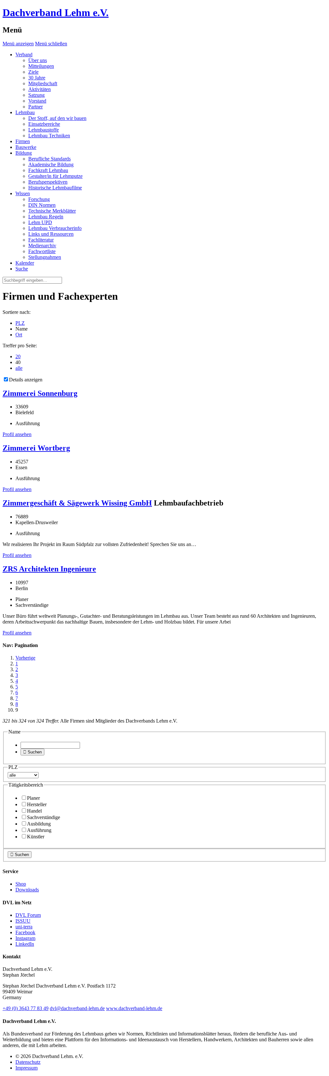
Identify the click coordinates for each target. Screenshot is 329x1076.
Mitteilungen (41, 66)
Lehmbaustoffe (43, 129)
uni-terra (23, 926)
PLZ (20, 323)
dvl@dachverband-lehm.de (77, 1008)
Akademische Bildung (51, 164)
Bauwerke (25, 147)
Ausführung (39, 830)
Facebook (25, 932)
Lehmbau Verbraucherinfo (55, 228)
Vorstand (37, 101)
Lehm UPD (40, 222)
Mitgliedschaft (42, 83)
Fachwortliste (42, 251)
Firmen (22, 141)
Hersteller (37, 804)
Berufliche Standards (49, 158)
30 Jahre (36, 77)
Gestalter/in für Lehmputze (55, 176)
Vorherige (25, 658)
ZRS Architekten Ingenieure (49, 569)
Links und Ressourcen (51, 234)
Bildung (23, 153)
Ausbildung (39, 823)
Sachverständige (43, 817)
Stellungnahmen (44, 257)
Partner (35, 106)
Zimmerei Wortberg (36, 448)
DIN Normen (42, 205)
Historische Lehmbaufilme (55, 187)
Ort (18, 334)
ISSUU (23, 921)
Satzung (36, 95)
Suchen (32, 752)
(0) (26, 1008)
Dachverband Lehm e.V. (56, 12)
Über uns (37, 60)
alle (18, 368)
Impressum (26, 1068)
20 (18, 356)
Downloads (27, 889)
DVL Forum (28, 915)
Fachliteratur (41, 239)
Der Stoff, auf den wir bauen (57, 118)
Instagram (25, 938)
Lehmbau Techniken (49, 135)
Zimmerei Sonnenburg (40, 393)
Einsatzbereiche (44, 124)
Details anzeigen (25, 379)
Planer (33, 798)
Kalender (24, 263)
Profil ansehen (17, 434)
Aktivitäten (39, 89)
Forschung (39, 199)
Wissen (22, 193)
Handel (34, 811)
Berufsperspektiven (47, 182)
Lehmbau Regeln (45, 216)
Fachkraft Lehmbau (48, 170)
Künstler (35, 836)
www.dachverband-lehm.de (134, 1008)
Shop (20, 884)
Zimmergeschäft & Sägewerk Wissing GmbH (77, 503)
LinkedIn (24, 944)
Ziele (33, 72)
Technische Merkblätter (52, 211)
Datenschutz (27, 1062)
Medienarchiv (42, 245)
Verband (23, 54)
